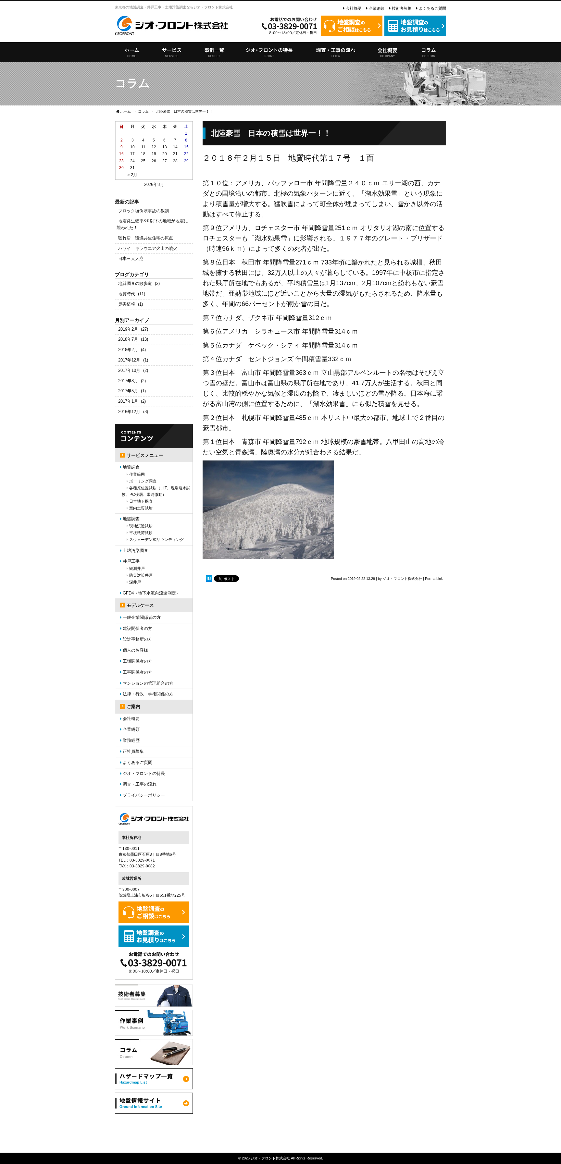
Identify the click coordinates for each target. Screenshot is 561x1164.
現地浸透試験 (141, 526)
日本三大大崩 (130, 258)
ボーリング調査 (142, 481)
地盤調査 (131, 518)
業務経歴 (131, 740)
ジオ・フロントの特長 (144, 773)
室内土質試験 (141, 508)
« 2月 (132, 174)
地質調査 (131, 467)
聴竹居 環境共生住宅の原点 (145, 238)
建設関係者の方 (137, 628)
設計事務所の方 (137, 639)
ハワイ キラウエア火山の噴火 (147, 248)
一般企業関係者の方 (142, 617)
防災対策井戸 (141, 575)
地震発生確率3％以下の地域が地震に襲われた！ (152, 224)
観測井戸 (137, 568)
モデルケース (140, 605)
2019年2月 (128, 329)
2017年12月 (129, 360)
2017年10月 (129, 370)
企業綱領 (131, 729)
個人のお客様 (135, 650)
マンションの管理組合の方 (148, 683)
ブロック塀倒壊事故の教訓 (143, 210)
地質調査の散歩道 (135, 283)
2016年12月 (129, 411)
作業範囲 (137, 474)
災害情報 (126, 304)
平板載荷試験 (141, 533)
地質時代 (126, 293)
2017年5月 (128, 390)
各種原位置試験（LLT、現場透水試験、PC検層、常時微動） (156, 491)
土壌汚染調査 (135, 550)
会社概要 (353, 8)
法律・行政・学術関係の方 (148, 694)
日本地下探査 (141, 501)
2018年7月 (128, 339)
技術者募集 (401, 8)
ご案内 (133, 706)
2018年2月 (128, 349)
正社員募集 (133, 751)
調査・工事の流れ (139, 784)
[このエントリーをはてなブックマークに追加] (209, 579)
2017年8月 (128, 380)
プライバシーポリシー (144, 795)
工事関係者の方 (137, 672)
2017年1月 (128, 401)
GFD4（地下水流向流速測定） (151, 593)
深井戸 (135, 582)
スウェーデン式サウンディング (156, 539)
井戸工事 (131, 561)
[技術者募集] (154, 1002)
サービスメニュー (145, 455)
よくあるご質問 (432, 8)
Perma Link (434, 579)
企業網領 (376, 8)
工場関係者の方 (137, 661)
